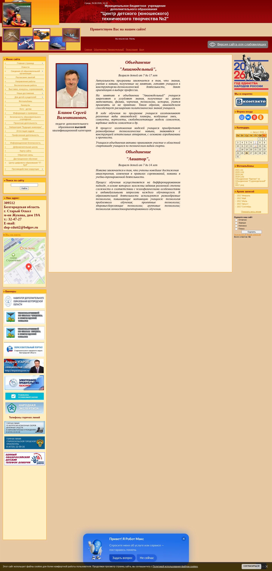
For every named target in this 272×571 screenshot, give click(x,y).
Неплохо (243, 226)
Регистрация (132, 49)
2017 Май (241, 198)
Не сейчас (147, 558)
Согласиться (251, 566)
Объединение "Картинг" (246, 179)
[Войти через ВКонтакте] (248, 117)
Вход (141, 49)
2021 (237, 170)
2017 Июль (242, 201)
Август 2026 (258, 132)
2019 (237, 174)
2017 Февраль (243, 195)
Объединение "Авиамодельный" (109, 49)
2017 (237, 185)
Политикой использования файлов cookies (175, 566)
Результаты (239, 235)
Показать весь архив (251, 212)
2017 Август (242, 204)
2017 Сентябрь (244, 207)
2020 (237, 172)
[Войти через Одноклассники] (260, 117)
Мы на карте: (13, 234)
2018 (237, 177)
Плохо (241, 229)
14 (255, 146)
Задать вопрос (122, 558)
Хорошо (242, 223)
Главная (88, 49)
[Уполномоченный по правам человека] (24, 323)
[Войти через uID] (242, 117)
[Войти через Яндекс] (254, 117)
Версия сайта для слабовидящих (241, 44)
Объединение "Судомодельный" (250, 181)
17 (238, 149)
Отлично (243, 220)
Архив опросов (254, 235)
